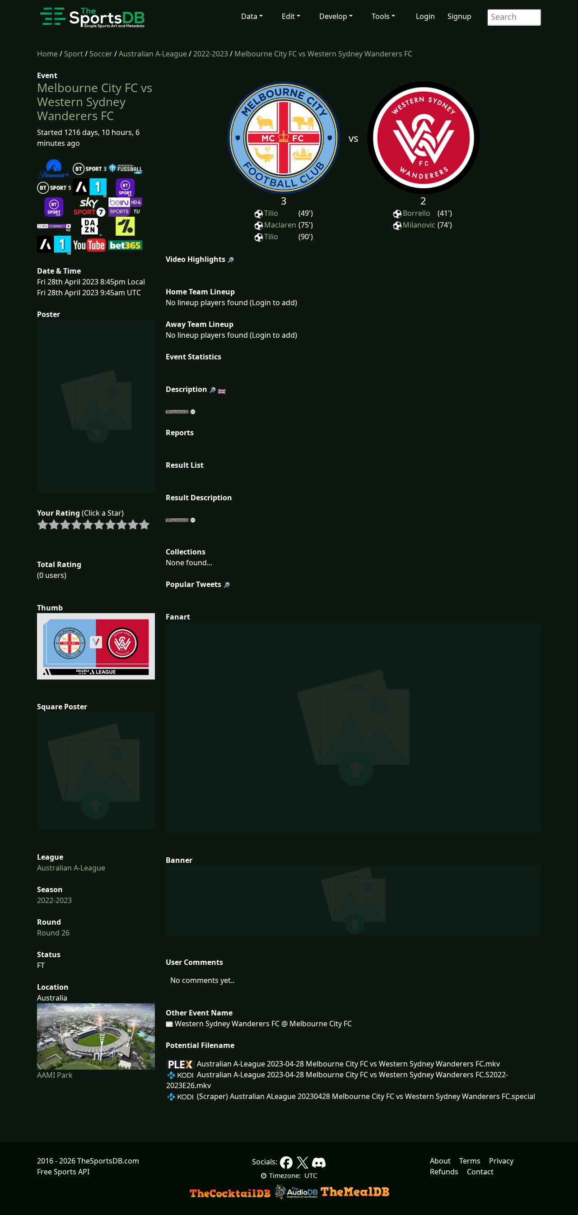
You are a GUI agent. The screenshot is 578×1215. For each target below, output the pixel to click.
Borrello (416, 213)
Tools (381, 16)
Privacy (501, 1161)
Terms (469, 1161)
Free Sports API (63, 1172)
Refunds (444, 1172)
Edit (288, 16)
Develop (333, 16)
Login (425, 16)
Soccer (100, 54)
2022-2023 (210, 54)
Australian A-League (153, 54)
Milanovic (419, 225)
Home (47, 54)
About (440, 1161)
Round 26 (53, 933)
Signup (459, 16)
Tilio (271, 213)
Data (249, 16)
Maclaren (280, 225)
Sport (73, 54)
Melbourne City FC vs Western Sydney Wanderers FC (323, 54)
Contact (480, 1172)
